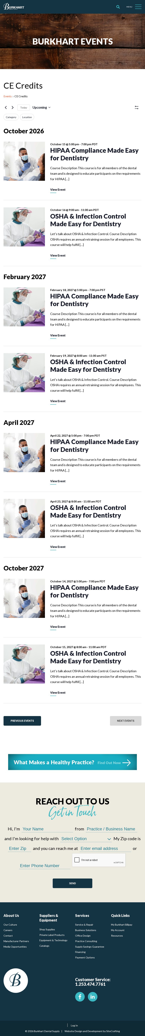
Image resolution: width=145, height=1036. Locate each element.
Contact (8, 935)
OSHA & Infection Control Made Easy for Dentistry (88, 220)
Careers (8, 930)
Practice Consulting (86, 941)
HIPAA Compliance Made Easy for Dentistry (94, 154)
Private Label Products (52, 934)
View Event (58, 189)
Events (8, 96)
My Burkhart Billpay (121, 924)
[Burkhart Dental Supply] (14, 7)
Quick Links (120, 915)
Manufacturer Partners (16, 941)
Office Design (83, 935)
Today (23, 107)
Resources (117, 935)
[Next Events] (12, 107)
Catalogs (44, 945)
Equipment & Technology (53, 940)
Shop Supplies (47, 929)
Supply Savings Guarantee (89, 946)
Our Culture (10, 924)
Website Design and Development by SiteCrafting (92, 1031)
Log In (74, 1025)
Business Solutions (85, 930)
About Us (11, 915)
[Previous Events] (6, 107)
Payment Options (85, 957)
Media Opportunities (15, 946)
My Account (117, 930)
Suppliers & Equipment (48, 917)
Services (82, 915)
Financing (80, 951)
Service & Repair (84, 924)
